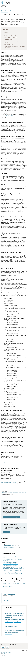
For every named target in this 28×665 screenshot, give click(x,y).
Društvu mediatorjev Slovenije (12, 115)
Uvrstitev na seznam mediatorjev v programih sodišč (13, 492)
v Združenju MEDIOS (11, 117)
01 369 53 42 (4, 653)
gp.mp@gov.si (7, 601)
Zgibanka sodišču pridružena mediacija (10, 547)
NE (7, 647)
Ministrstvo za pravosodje (6, 652)
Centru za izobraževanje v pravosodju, (8, 482)
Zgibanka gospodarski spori (8, 545)
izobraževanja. (4, 485)
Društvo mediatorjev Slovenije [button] (11, 517)
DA (3, 647)
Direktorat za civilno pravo (9, 594)
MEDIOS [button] (6, 532)
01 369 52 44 (6, 600)
